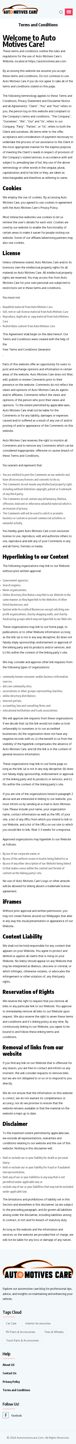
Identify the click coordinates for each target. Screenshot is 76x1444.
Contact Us (9, 1373)
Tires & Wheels (54, 1332)
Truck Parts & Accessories (22, 1340)
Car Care (11, 1323)
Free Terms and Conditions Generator (27, 349)
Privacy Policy (11, 1382)
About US (8, 1365)
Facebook (16, 1415)
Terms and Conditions (16, 1390)
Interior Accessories (38, 1323)
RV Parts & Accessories (20, 1332)
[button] (69, 12)
